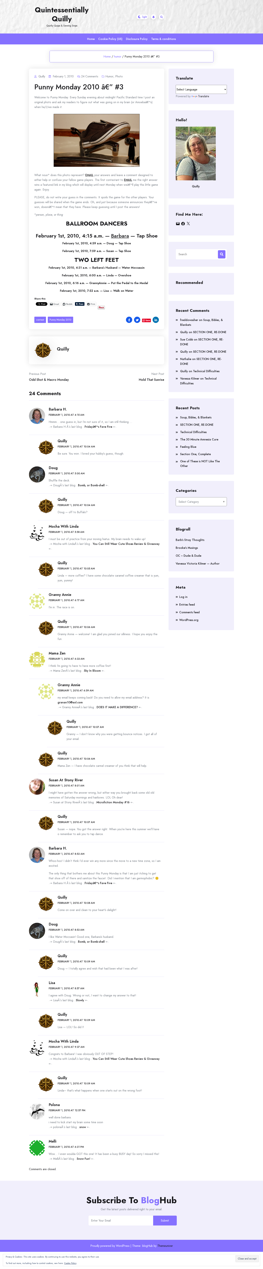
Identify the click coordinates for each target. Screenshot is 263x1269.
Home (91, 39)
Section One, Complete (195, 454)
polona (54, 1104)
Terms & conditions (163, 39)
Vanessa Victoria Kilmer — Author (198, 564)
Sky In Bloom (92, 671)
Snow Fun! (83, 1159)
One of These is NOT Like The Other (200, 463)
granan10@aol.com (70, 702)
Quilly (63, 349)
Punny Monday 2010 (60, 320)
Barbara (120, 235)
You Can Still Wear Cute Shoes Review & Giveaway (126, 544)
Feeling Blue (188, 447)
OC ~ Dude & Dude (188, 556)
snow (82, 1127)
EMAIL (89, 175)
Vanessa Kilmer (189, 378)
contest (40, 320)
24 (89, 76)
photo (119, 76)
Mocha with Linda (64, 526)
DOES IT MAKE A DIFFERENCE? (117, 707)
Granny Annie (60, 594)
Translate (203, 96)
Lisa (52, 982)
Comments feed (189, 612)
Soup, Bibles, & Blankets (195, 417)
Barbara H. (58, 409)
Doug (53, 468)
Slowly (80, 1000)
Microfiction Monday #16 (113, 802)
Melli (52, 1141)
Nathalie (185, 359)
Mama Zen (57, 653)
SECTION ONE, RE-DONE (209, 332)
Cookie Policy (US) (110, 39)
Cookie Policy (70, 1263)
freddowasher (189, 320)
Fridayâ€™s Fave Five (98, 427)
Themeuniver (165, 1246)
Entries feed (187, 605)
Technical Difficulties (206, 371)
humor (117, 56)
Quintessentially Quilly (62, 14)
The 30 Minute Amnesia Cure (199, 439)
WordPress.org (188, 620)
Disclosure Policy (137, 39)
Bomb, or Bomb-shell (91, 485)
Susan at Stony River (66, 780)
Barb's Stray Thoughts (190, 540)
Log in (183, 597)
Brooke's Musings (187, 548)
